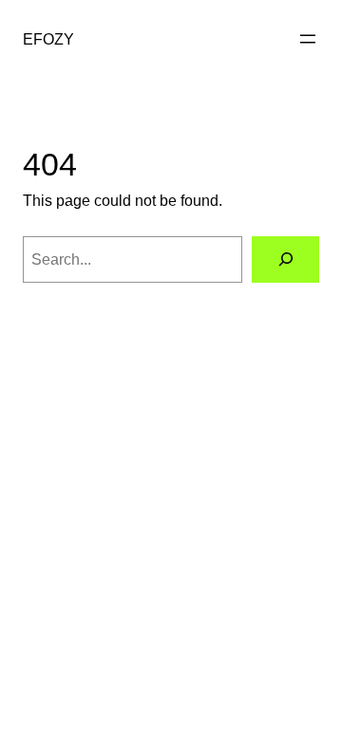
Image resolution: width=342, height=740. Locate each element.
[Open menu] (307, 39)
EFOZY (48, 38)
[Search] (285, 259)
